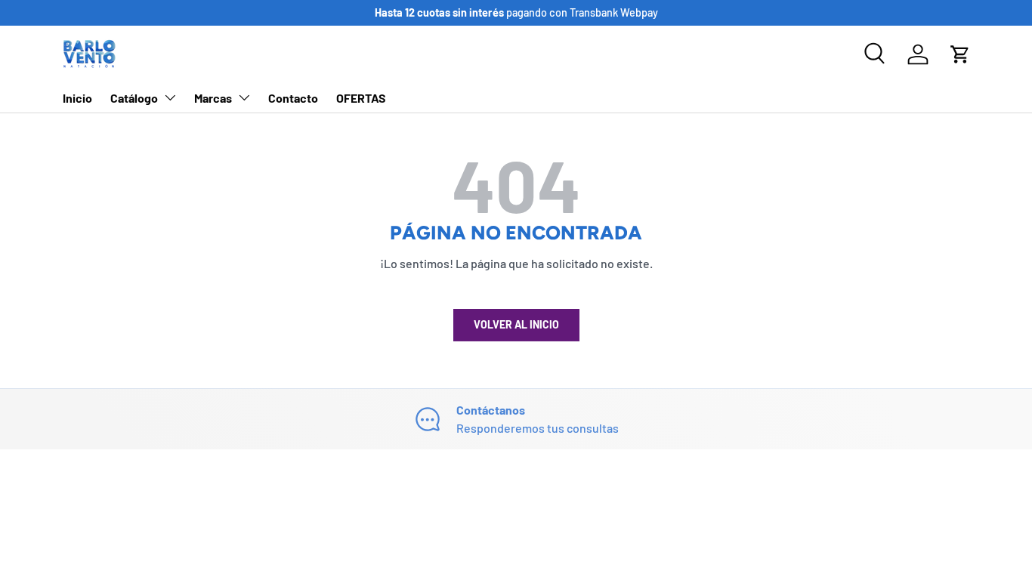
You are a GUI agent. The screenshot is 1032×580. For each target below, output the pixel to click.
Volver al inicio (516, 324)
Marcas (213, 98)
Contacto (293, 98)
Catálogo (134, 98)
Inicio (77, 98)
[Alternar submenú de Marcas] (244, 97)
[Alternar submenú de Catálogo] (170, 97)
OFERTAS (361, 98)
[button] (960, 54)
